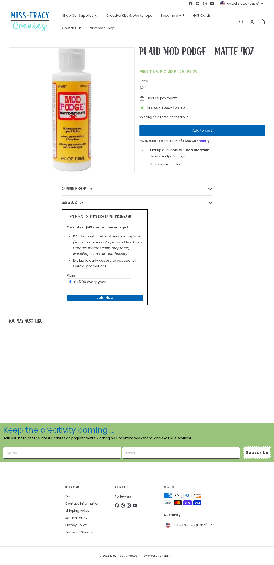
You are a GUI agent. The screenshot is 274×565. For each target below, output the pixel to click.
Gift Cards (202, 15)
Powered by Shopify (156, 556)
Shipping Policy (77, 510)
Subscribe (257, 452)
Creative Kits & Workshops (129, 15)
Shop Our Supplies (78, 15)
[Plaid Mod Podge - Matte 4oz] (28, 364)
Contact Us (72, 28)
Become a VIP (173, 15)
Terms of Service (79, 532)
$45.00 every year (90, 281)
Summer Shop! (103, 28)
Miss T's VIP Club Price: (168, 71)
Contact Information (82, 503)
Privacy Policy (76, 525)
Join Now (105, 297)
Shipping (145, 117)
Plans (71, 275)
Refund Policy (76, 518)
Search (71, 496)
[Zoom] (71, 110)
